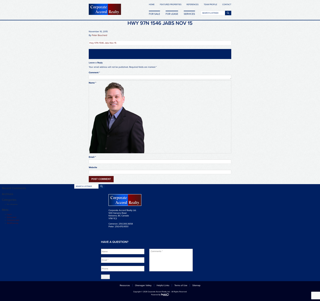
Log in (9, 214)
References (192, 4)
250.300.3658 (126, 223)
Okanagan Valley (143, 285)
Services (189, 13)
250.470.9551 (121, 226)
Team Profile (210, 4)
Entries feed (11, 217)
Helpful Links (163, 285)
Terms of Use (180, 285)
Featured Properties (170, 4)
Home (151, 4)
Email (92, 157)
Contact (226, 4)
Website (93, 167)
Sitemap (196, 285)
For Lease (172, 13)
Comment (94, 72)
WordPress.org (12, 223)
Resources (125, 285)
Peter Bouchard (99, 35)
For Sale (154, 13)
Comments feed (13, 220)
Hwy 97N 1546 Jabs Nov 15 (102, 43)
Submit (105, 276)
